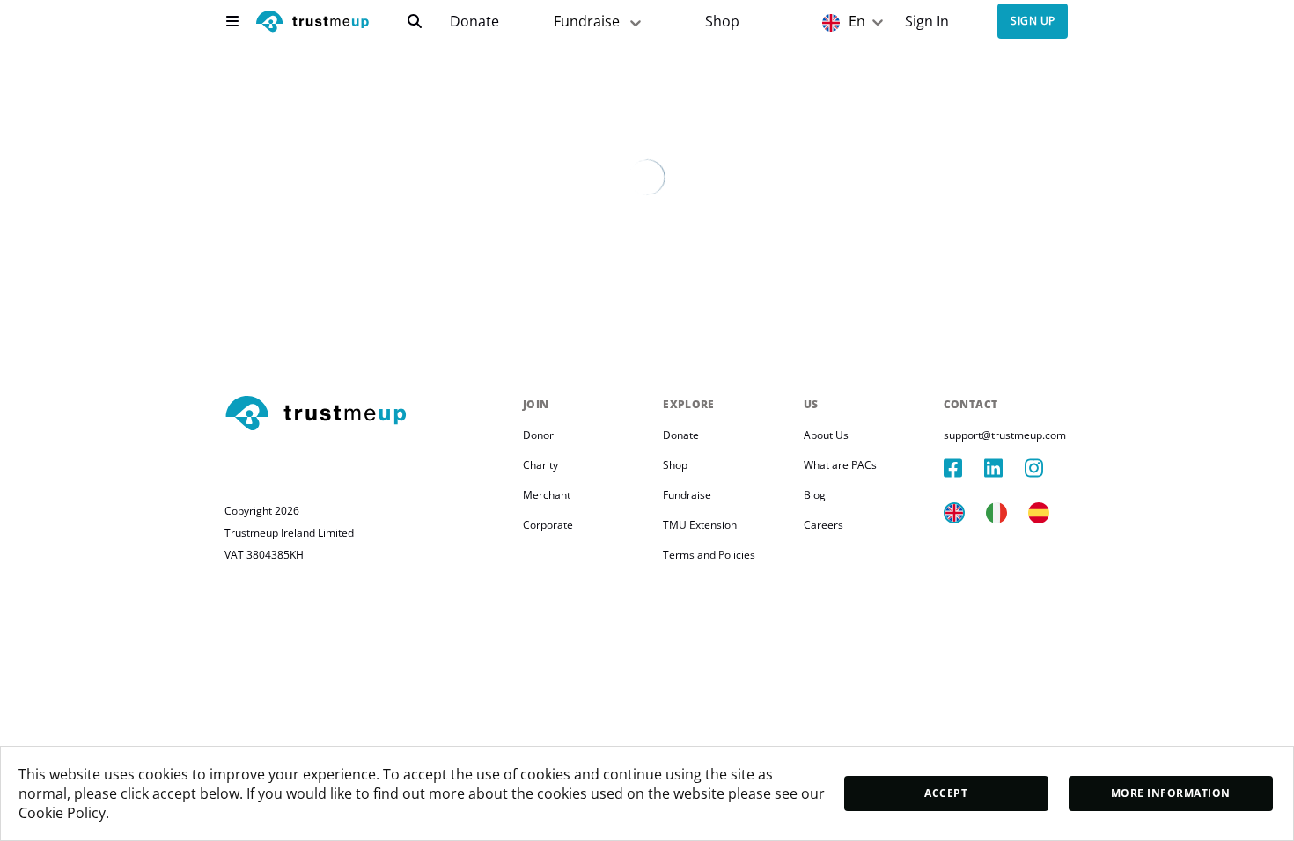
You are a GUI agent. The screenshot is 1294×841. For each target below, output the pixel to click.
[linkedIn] (1004, 468)
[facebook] (964, 468)
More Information (1171, 793)
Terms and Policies (709, 554)
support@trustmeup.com (1005, 435)
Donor (538, 435)
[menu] (232, 21)
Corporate (548, 524)
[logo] (312, 23)
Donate (474, 21)
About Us (826, 435)
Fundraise (587, 21)
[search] (415, 21)
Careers (823, 524)
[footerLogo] (366, 414)
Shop (722, 21)
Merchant (546, 494)
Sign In (927, 21)
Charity (540, 464)
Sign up (1033, 21)
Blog (815, 494)
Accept (945, 793)
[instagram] (1045, 468)
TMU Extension (700, 524)
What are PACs (840, 464)
